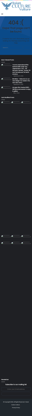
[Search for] (30, 14)
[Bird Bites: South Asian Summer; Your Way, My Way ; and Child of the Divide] (26, 244)
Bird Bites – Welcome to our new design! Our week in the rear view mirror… (21, 81)
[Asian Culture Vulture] (16, 6)
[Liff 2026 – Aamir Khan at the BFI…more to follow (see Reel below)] (26, 238)
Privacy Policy (16, 407)
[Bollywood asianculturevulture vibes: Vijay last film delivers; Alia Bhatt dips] (6, 237)
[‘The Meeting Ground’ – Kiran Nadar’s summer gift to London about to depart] (16, 168)
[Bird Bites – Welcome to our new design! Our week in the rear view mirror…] (6, 81)
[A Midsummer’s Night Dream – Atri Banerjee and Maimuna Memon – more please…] (6, 244)
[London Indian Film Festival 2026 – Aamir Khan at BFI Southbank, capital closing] (16, 308)
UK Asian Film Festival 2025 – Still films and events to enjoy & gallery (21, 89)
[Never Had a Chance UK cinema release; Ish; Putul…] (26, 168)
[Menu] (2, 14)
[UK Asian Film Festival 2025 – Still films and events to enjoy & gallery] (6, 90)
